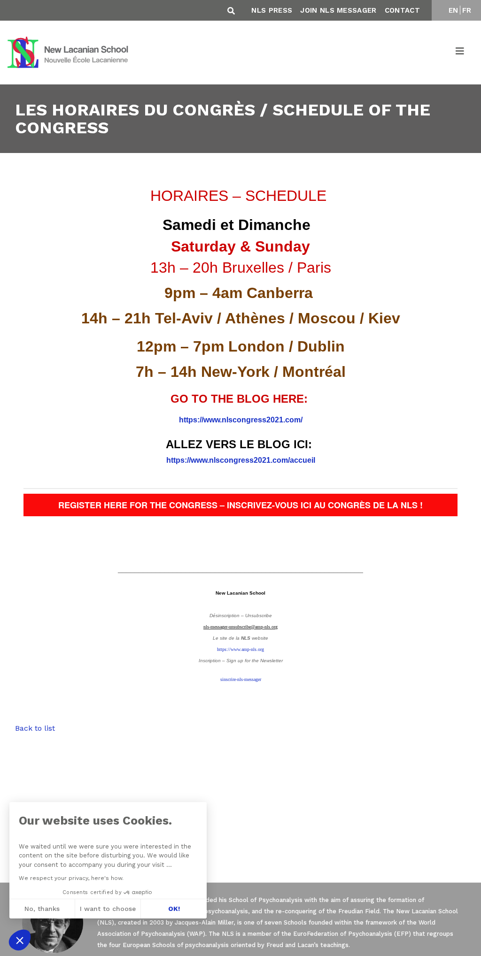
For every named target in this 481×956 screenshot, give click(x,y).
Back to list (35, 728)
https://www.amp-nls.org (240, 649)
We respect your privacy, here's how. (71, 878)
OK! (174, 908)
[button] (19, 940)
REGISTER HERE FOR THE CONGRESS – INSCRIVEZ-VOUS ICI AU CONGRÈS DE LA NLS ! (240, 505)
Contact (402, 10)
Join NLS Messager (338, 10)
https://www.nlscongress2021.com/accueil (240, 460)
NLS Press (271, 10)
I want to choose (108, 908)
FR (467, 10)
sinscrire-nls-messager (240, 679)
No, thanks (42, 908)
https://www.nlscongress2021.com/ (241, 420)
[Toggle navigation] (460, 52)
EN (453, 10)
